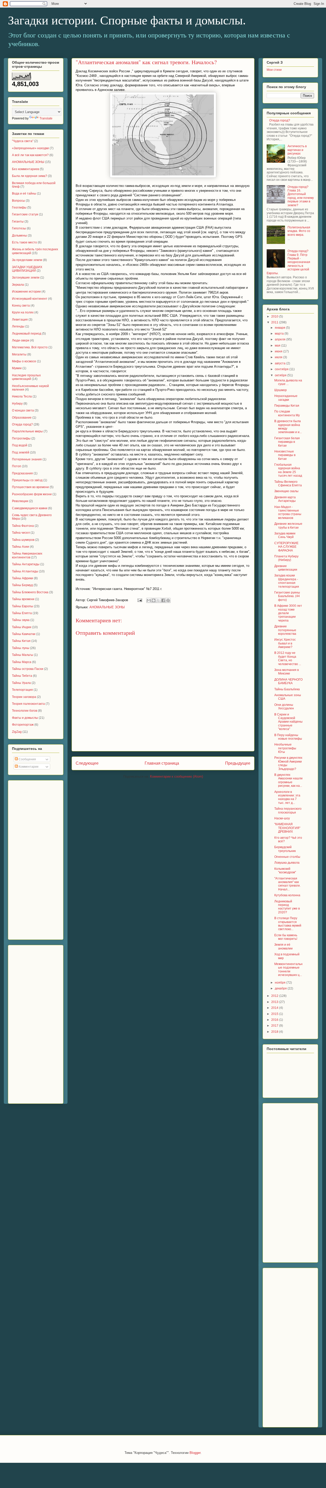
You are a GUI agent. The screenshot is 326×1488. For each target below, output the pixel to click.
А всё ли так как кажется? (30, 155)
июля (279, 357)
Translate (45, 118)
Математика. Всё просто (30, 347)
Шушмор (280, 390)
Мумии (17, 368)
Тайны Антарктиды (25, 564)
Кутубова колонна (287, 895)
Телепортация (22, 690)
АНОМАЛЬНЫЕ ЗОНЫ (107, 607)
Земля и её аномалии (283, 946)
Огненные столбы (287, 857)
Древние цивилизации (285, 567)
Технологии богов (24, 710)
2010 (275, 316)
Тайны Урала (21, 683)
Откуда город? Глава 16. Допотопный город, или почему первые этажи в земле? (301, 196)
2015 (275, 1014)
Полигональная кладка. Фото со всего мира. (299, 231)
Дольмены (19, 235)
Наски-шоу (282, 818)
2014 (275, 1008)
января (280, 327)
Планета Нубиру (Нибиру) (286, 558)
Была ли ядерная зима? (29, 176)
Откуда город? (22, 424)
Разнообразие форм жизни (32, 494)
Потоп (16, 466)
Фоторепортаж (23, 724)
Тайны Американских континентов (27, 555)
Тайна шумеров (23, 540)
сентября (282, 369)
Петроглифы (21, 438)
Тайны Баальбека (287, 689)
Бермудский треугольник (285, 848)
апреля (280, 339)
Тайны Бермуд (22, 585)
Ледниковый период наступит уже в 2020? (287, 907)
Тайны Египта (22, 613)
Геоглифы (19, 207)
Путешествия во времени (30, 487)
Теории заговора (24, 697)
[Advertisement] (32, 858)
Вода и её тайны (24, 193)
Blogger (194, 1453)
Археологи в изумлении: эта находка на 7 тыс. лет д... (287, 797)
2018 (275, 1032)
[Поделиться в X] (158, 600)
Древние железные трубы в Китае (288, 525)
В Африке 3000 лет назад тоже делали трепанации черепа (288, 613)
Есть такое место (24, 242)
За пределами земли (27, 260)
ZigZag (17, 732)
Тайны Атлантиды (25, 571)
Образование (22, 417)
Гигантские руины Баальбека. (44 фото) (287, 596)
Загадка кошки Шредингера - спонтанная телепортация (286, 581)
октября (281, 375)
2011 (275, 322)
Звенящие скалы (286, 491)
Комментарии (28, 766)
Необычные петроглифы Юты (285, 748)
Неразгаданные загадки (285, 397)
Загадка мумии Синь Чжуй (284, 535)
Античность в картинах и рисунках (297, 149)
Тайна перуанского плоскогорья (288, 810)
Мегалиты (19, 354)
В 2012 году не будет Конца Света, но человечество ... (287, 658)
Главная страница (162, 763)
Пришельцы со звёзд (27, 480)
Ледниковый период (26, 333)
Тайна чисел (21, 532)
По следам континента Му (287, 413)
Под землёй (20, 452)
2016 (275, 1020)
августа (280, 363)
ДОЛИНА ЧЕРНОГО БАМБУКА (288, 681)
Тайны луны (20, 648)
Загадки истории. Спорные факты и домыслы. (127, 20)
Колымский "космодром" (285, 870)
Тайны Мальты (22, 655)
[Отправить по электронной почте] (148, 600)
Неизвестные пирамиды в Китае (284, 455)
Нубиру (17, 403)
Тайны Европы (22, 606)
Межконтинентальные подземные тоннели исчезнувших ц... (288, 969)
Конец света (21, 305)
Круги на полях (23, 312)
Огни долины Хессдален (284, 706)
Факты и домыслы (25, 718)
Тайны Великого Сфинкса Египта (288, 483)
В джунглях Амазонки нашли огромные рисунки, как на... (288, 780)
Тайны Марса (21, 662)
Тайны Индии (21, 627)
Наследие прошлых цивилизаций (26, 377)
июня (279, 351)
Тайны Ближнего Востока (30, 592)
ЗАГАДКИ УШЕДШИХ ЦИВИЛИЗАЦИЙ (27, 268)
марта (279, 333)
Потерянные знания (27, 459)
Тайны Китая (21, 641)
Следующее (87, 763)
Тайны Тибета (22, 676)
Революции (20, 501)
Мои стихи (274, 70)
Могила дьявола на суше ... (288, 382)
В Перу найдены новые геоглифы (288, 736)
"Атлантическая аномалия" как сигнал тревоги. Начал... (287, 884)
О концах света (23, 410)
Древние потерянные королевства (285, 630)
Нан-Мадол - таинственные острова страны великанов (287, 512)
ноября (280, 982)
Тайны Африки (22, 578)
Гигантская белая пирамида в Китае (287, 441)
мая (278, 345)
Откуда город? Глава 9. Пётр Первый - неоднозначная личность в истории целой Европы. (288, 262)
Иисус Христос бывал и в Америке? (285, 643)
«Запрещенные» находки (30, 148)
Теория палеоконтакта (28, 704)
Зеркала (18, 284)
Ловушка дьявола (287, 862)
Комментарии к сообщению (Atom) (176, 776)
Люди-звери (20, 340)
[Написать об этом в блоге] (153, 600)
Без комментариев (25, 169)
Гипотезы (19, 228)
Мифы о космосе (24, 361)
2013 (275, 1002)
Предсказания (22, 473)
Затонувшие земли (25, 277)
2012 (275, 996)
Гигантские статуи (25, 214)
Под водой (19, 445)
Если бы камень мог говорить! (285, 937)
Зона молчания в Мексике (286, 671)
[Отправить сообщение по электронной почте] (139, 600)
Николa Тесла (22, 396)
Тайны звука (21, 620)
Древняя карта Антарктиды (285, 499)
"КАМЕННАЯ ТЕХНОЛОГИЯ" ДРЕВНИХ (287, 827)
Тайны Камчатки (23, 634)
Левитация (20, 319)
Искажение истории (26, 291)
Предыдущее (237, 763)
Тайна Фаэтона (23, 526)
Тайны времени (23, 599)
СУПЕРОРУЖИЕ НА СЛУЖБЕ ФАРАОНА (286, 546)
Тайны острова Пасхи (27, 669)
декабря (281, 988)
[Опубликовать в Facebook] (163, 600)
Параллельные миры (27, 431)
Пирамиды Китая (286, 405)
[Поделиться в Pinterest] (168, 600)
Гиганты (18, 221)
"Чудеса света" (22, 141)
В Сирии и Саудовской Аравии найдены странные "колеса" (288, 722)
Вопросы (18, 200)
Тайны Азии (20, 546)
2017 (275, 1025)
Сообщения (27, 759)
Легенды (18, 326)
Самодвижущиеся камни (29, 508)
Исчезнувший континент (29, 298)
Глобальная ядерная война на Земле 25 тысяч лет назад (288, 470)
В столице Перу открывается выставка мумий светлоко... (287, 923)
